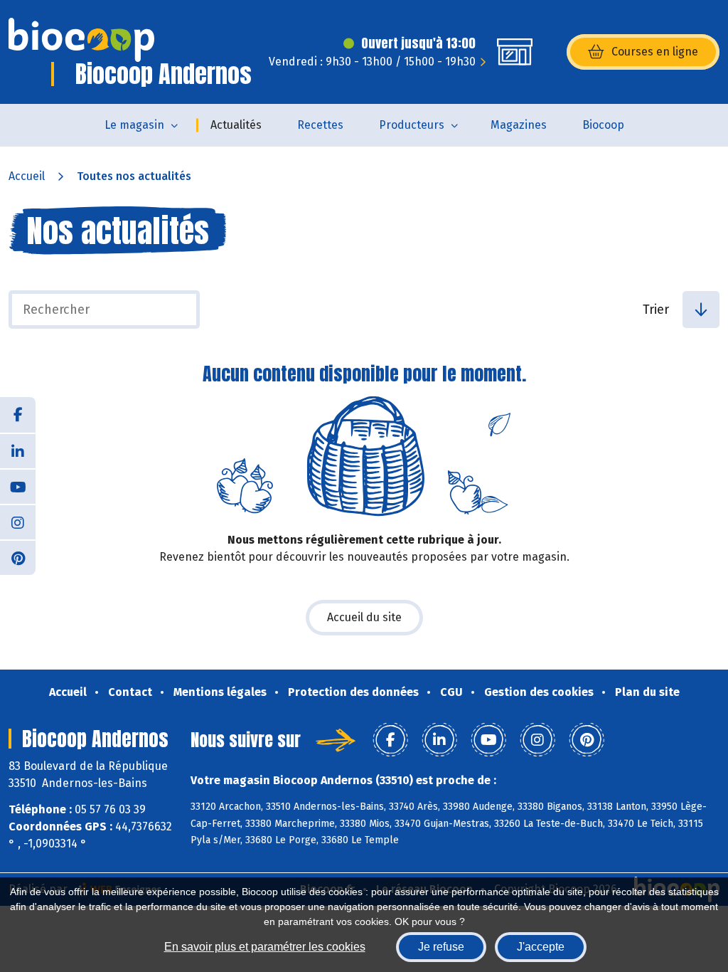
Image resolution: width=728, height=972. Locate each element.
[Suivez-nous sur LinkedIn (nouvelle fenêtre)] (18, 450)
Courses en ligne (654, 51)
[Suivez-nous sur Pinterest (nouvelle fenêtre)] (18, 557)
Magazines (519, 125)
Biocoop (603, 125)
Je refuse (441, 947)
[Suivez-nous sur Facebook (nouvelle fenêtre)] (18, 415)
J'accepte (540, 947)
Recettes (320, 125)
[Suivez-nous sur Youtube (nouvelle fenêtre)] (18, 486)
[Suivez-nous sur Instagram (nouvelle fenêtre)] (18, 521)
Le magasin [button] (134, 125)
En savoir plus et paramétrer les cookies (264, 947)
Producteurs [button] (411, 125)
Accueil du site (364, 617)
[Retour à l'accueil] (81, 40)
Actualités (236, 125)
